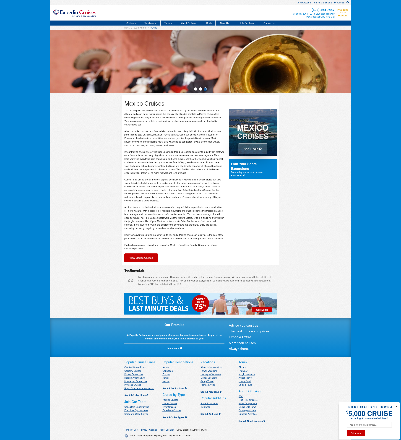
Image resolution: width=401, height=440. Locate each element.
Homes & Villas (207, 384)
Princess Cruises (132, 384)
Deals (209, 23)
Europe (166, 374)
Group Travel (207, 381)
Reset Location (166, 429)
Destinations (140, 27)
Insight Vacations (247, 374)
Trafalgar (243, 370)
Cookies (153, 429)
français (340, 2)
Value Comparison (248, 403)
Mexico (165, 381)
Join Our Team (247, 23)
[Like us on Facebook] (347, 2)
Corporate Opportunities (136, 413)
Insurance (205, 406)
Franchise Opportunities (136, 410)
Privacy (143, 429)
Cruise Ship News (247, 406)
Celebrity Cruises (132, 370)
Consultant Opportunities (136, 406)
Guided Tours (245, 384)
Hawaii (165, 377)
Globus (242, 367)
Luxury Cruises (169, 403)
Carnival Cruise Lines (135, 367)
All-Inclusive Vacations (211, 367)
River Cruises (169, 406)
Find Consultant (323, 2)
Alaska (165, 367)
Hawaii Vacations (208, 370)
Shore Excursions (209, 403)
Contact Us (268, 23)
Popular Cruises (170, 399)
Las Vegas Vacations (210, 374)
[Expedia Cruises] (101, 13)
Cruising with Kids (247, 410)
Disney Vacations (208, 377)
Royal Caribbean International (139, 388)
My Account (305, 2)
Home (127, 27)
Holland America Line (135, 377)
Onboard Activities (248, 413)
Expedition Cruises (171, 410)
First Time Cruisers (248, 399)
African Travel (245, 377)
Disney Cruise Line (133, 374)
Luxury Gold (245, 381)
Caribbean (167, 370)
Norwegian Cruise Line (135, 381)
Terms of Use (131, 429)
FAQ (241, 396)
